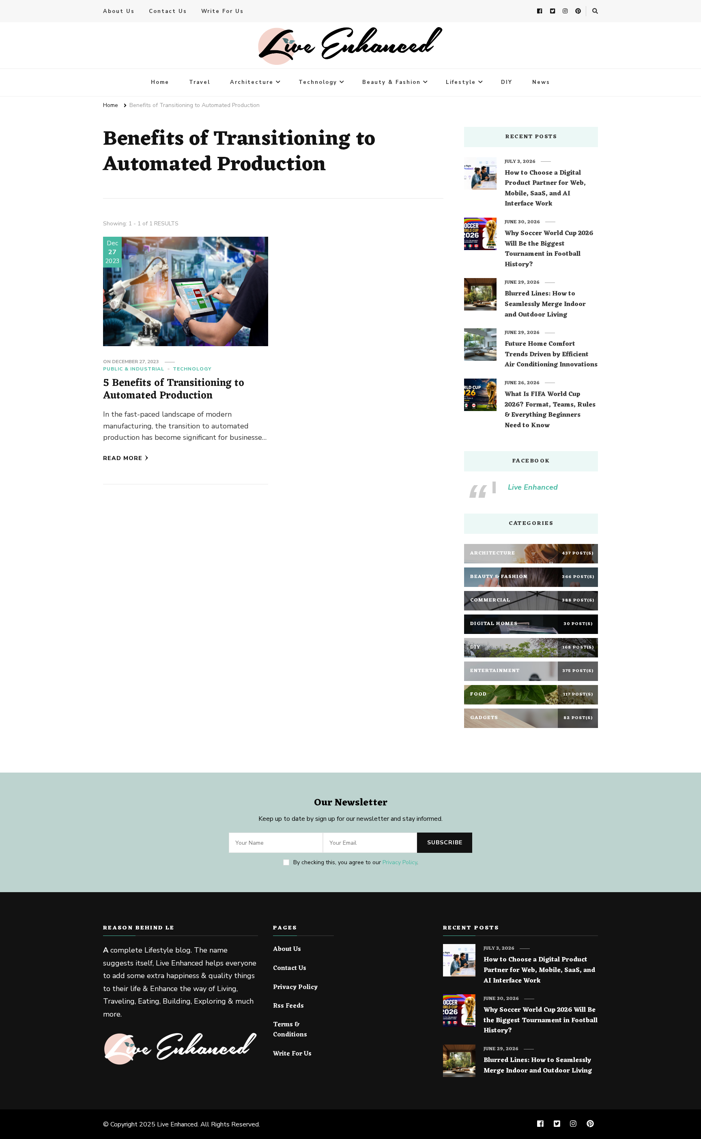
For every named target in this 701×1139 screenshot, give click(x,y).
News (541, 82)
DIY (506, 82)
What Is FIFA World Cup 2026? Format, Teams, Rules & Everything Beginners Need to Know (550, 410)
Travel (199, 82)
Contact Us (168, 11)
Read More (122, 458)
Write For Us (222, 11)
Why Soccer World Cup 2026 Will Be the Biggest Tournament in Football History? (549, 249)
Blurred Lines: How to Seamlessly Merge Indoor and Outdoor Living (545, 304)
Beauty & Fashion (391, 82)
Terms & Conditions (290, 1030)
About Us (119, 11)
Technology (318, 82)
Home (160, 82)
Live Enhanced (533, 487)
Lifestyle (461, 82)
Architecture (251, 82)
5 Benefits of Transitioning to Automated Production (173, 389)
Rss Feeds (288, 1006)
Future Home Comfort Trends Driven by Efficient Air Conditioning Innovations (551, 354)
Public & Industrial (133, 369)
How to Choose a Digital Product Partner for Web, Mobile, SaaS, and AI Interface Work (545, 189)
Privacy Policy (400, 862)
